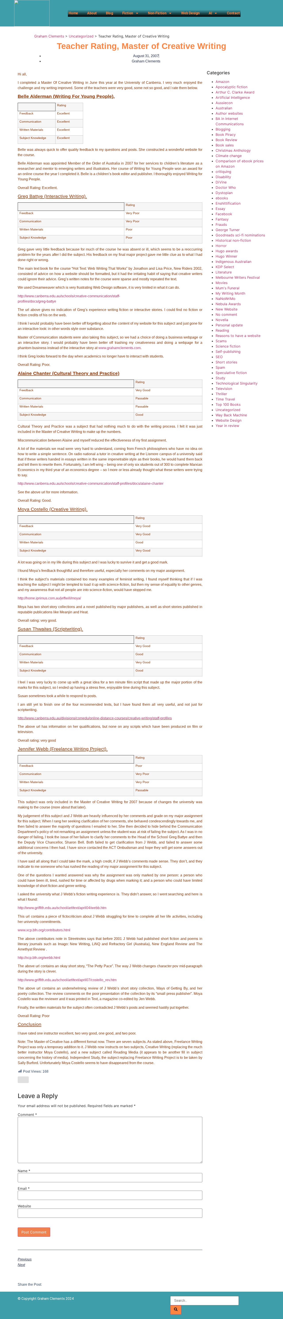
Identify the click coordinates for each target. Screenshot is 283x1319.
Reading (222, 330)
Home (73, 13)
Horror (221, 245)
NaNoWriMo (225, 298)
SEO (219, 357)
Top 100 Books (228, 404)
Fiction (127, 13)
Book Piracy (226, 134)
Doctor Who (226, 187)
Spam (220, 367)
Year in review (227, 425)
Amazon (222, 81)
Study (220, 378)
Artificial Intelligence (233, 97)
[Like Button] (23, 1079)
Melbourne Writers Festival (238, 277)
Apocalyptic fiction (231, 87)
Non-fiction (157, 13)
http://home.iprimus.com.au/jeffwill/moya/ (49, 598)
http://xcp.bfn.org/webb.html (39, 958)
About (92, 13)
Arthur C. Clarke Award (235, 92)
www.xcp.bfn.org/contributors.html (44, 930)
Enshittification (228, 203)
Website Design (228, 420)
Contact (233, 13)
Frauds (221, 224)
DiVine (221, 182)
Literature (224, 272)
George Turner (228, 230)
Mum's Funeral (227, 288)
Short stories (226, 362)
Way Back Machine (231, 415)
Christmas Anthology (233, 150)
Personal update (229, 325)
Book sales (225, 145)
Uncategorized (228, 410)
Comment (27, 1114)
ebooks (222, 198)
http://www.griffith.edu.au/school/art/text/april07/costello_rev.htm (67, 980)
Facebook (224, 214)
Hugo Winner (226, 256)
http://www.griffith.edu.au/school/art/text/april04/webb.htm (62, 908)
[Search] (175, 1310)
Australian (224, 108)
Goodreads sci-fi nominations (240, 235)
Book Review (226, 140)
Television (224, 388)
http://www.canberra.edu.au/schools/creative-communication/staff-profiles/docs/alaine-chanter (90, 483)
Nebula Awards (228, 304)
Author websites (229, 113)
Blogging (223, 129)
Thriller (221, 394)
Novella (222, 320)
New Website (226, 309)
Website (24, 1206)
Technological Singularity (237, 383)
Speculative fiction (231, 372)
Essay (220, 208)
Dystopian (224, 193)
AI (210, 13)
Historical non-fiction (233, 240)
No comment (226, 314)
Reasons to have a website (238, 335)
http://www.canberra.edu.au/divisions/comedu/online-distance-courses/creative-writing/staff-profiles (95, 718)
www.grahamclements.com (119, 348)
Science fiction (228, 346)
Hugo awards (227, 251)
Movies (222, 283)
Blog (109, 13)
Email (24, 1188)
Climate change (229, 155)
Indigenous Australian (233, 261)
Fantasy (222, 219)
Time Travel (225, 399)
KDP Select (225, 267)
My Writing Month (230, 293)
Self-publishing (228, 351)
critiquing (223, 171)
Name (24, 1171)
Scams (221, 341)
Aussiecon (224, 103)
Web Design (190, 13)
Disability (223, 177)
